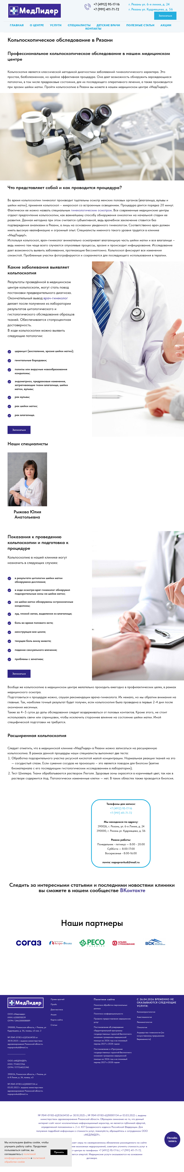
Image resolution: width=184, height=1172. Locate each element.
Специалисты (79, 25)
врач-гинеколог (55, 298)
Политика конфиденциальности (108, 1013)
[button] (165, 16)
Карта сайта (57, 1019)
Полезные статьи (140, 25)
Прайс (54, 1004)
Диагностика (57, 1009)
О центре (37, 25)
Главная (17, 25)
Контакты (93, 28)
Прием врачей (57, 999)
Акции (165, 25)
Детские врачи (108, 25)
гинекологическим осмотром (91, 210)
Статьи (54, 1025)
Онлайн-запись (172, 1139)
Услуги (56, 25)
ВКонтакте (132, 890)
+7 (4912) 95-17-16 (106, 4)
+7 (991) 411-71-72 (106, 9)
